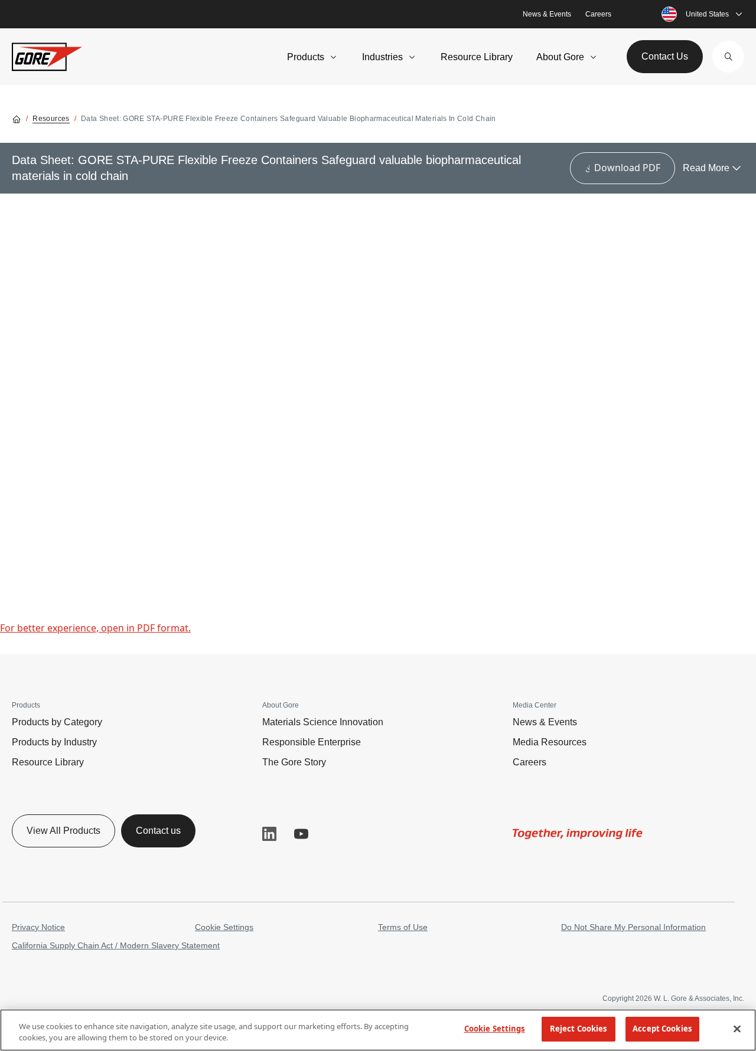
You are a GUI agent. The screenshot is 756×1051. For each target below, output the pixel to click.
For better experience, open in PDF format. (95, 627)
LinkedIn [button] (269, 834)
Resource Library (477, 57)
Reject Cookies (578, 1028)
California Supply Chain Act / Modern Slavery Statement (116, 945)
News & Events (547, 14)
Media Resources (549, 742)
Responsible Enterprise (311, 742)
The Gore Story (294, 762)
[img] (578, 834)
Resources (50, 118)
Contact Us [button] (664, 56)
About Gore (560, 57)
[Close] (737, 1029)
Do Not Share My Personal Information (633, 927)
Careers (598, 14)
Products (305, 57)
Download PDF (627, 167)
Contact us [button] (158, 831)
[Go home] (16, 118)
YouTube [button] (301, 834)
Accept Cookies (662, 1028)
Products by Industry (54, 742)
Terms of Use (403, 927)
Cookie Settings (224, 927)
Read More (706, 168)
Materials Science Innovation (322, 722)
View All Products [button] (63, 831)
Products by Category (57, 722)
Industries (382, 57)
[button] (728, 57)
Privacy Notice (38, 927)
